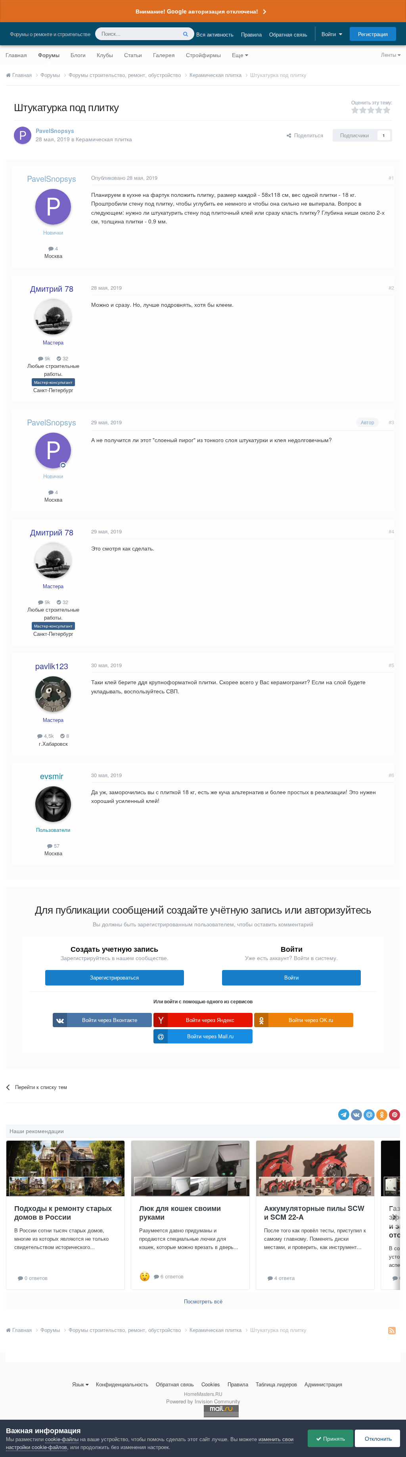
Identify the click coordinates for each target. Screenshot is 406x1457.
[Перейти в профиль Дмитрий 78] (53, 317)
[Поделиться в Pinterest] (394, 1114)
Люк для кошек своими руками (180, 1212)
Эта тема (155, 33)
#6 (391, 775)
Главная (16, 55)
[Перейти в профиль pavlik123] (53, 694)
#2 (391, 287)
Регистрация (373, 34)
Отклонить (377, 1438)
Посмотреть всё (203, 1301)
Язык (78, 1384)
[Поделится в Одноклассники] (381, 1114)
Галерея (164, 55)
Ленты (389, 54)
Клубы (105, 55)
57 (55, 845)
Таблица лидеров (276, 1384)
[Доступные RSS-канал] (392, 1330)
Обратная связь (288, 34)
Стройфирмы (203, 55)
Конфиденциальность (122, 1384)
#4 (391, 531)
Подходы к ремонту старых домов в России (63, 1212)
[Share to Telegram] (343, 1114)
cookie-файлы (62, 1439)
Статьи (133, 55)
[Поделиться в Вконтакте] (356, 1114)
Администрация (323, 1384)
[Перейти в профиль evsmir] (53, 804)
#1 (391, 177)
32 (64, 358)
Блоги (78, 55)
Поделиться (307, 135)
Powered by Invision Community (203, 1401)
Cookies (210, 1384)
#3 (391, 422)
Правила (251, 34)
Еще (237, 55)
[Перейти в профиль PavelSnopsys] (22, 135)
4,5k (48, 735)
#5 (391, 665)
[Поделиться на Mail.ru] (369, 1114)
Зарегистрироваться (114, 977)
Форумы (48, 55)
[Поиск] (185, 33)
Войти (330, 34)
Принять (333, 1438)
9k (46, 358)
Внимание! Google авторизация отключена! (197, 11)
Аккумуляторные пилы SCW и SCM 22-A (314, 1212)
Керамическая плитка (104, 139)
